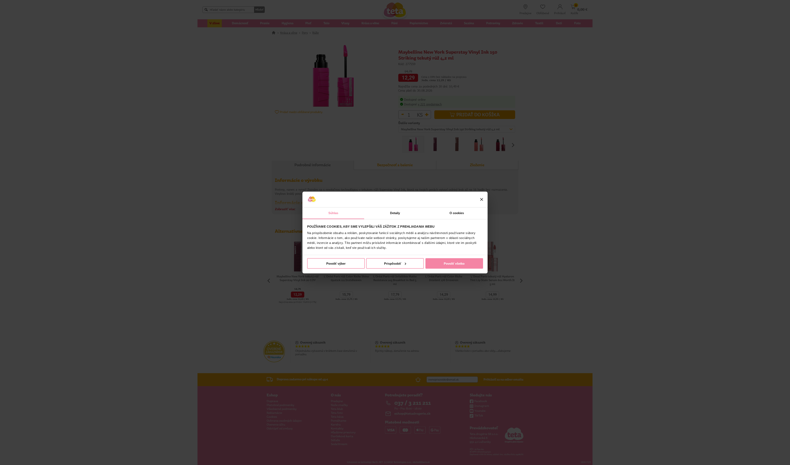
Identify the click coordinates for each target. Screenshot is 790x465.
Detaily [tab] (395, 213)
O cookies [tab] (457, 213)
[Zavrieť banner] (481, 199)
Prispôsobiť (392, 263)
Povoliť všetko (454, 263)
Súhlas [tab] (333, 213)
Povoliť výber (336, 263)
